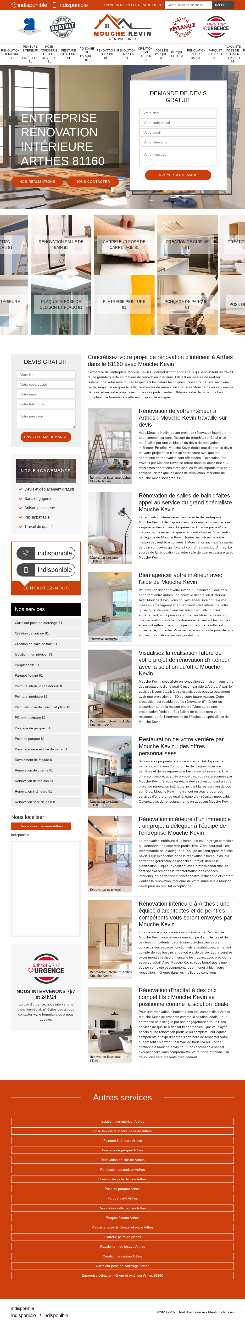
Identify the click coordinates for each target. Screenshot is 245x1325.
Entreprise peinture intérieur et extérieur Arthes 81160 (122, 1275)
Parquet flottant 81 (215, 54)
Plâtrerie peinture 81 (30, 718)
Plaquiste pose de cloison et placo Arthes (123, 1227)
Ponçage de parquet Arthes (122, 1150)
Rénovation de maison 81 (126, 54)
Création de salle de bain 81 (145, 54)
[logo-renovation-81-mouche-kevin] (122, 26)
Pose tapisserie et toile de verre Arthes (122, 1131)
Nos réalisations (37, 181)
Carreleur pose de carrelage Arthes (122, 1266)
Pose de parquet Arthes (122, 1189)
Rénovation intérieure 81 (10, 54)
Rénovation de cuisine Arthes (122, 1160)
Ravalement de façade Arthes (122, 1246)
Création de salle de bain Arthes (122, 1179)
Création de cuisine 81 (32, 633)
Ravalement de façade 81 (34, 760)
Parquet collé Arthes (122, 1198)
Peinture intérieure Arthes (122, 1140)
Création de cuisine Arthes (122, 1256)
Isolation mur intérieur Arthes (122, 1121)
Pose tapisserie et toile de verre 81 (49, 54)
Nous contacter (93, 181)
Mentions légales (221, 1312)
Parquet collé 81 (178, 54)
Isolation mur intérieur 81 (34, 654)
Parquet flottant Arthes (122, 1218)
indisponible (32, 5)
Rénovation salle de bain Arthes (122, 1208)
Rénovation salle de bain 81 (196, 54)
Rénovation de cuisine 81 (105, 54)
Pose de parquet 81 (162, 54)
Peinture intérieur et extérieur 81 (30, 54)
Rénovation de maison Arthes (122, 1169)
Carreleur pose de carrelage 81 (38, 623)
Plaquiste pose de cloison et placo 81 (233, 54)
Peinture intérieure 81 (68, 54)
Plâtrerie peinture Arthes (122, 1237)
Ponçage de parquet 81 (87, 54)
